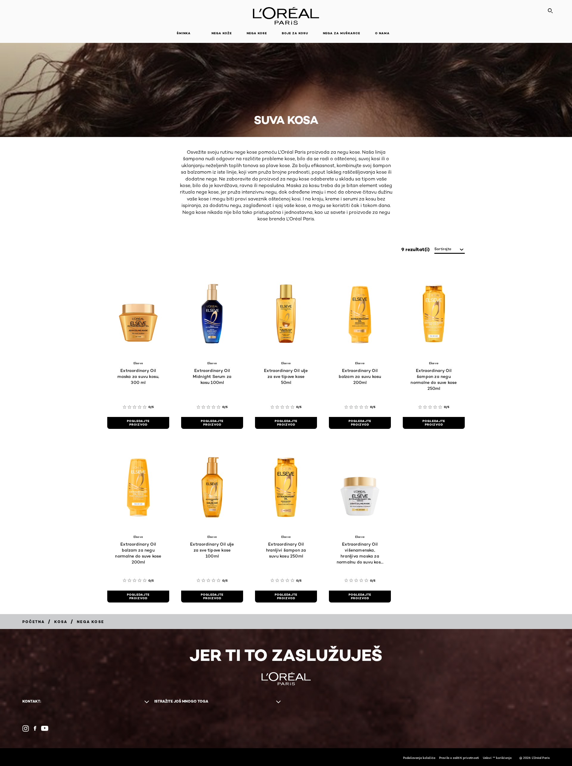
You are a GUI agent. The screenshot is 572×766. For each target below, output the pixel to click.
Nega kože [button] (222, 33)
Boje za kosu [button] (295, 33)
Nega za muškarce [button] (341, 33)
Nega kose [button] (257, 33)
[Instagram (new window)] (25, 728)
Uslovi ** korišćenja (497, 757)
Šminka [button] (184, 33)
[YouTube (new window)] (44, 728)
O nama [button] (382, 33)
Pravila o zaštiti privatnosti (459, 757)
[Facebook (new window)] (35, 728)
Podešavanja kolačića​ (419, 757)
